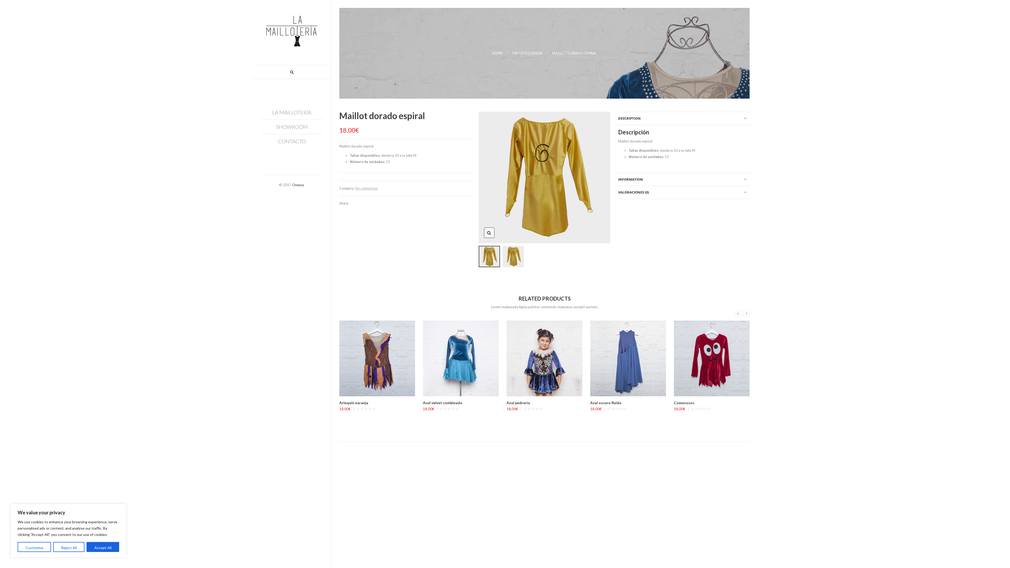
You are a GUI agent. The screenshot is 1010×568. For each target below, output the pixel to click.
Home (497, 53)
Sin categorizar (527, 53)
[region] (68, 530)
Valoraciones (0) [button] (633, 192)
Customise (34, 547)
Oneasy (298, 185)
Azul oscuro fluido (606, 402)
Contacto (292, 141)
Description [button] (629, 118)
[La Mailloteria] (291, 32)
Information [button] (630, 179)
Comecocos (684, 402)
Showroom (292, 127)
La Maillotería (291, 112)
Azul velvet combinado (442, 402)
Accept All (103, 547)
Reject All (69, 547)
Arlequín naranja (353, 402)
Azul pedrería (518, 402)
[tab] (684, 118)
